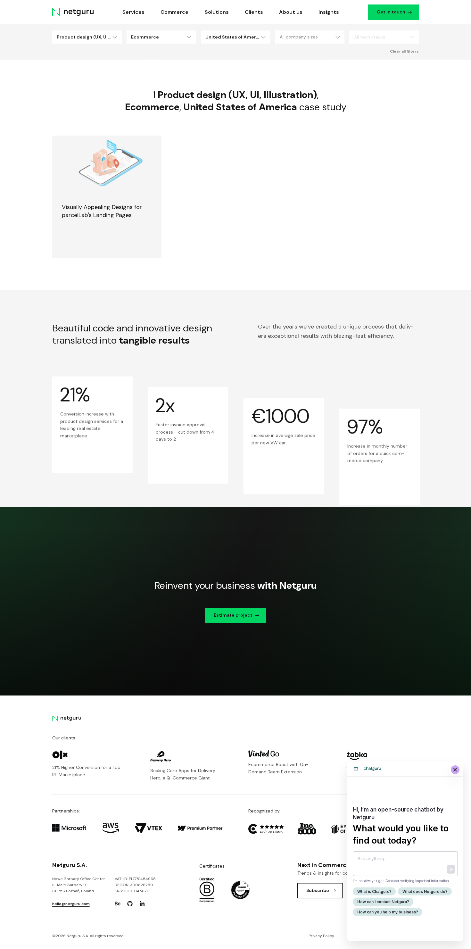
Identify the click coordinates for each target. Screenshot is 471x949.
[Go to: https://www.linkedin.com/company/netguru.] (142, 904)
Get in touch (391, 12)
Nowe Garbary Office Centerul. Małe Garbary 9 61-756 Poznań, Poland (78, 885)
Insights (329, 12)
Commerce (175, 12)
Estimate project (233, 615)
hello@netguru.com (71, 903)
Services (134, 12)
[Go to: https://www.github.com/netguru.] (130, 904)
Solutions (217, 12)
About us (290, 12)
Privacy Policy (321, 935)
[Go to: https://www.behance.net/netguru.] (117, 904)
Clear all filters (404, 51)
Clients (254, 12)
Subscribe (317, 890)
